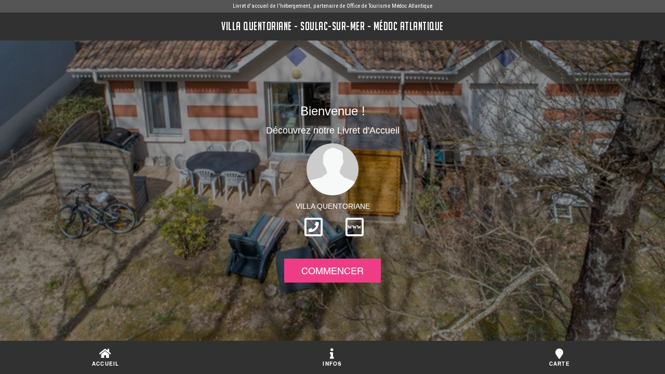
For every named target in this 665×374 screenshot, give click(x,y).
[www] (354, 239)
